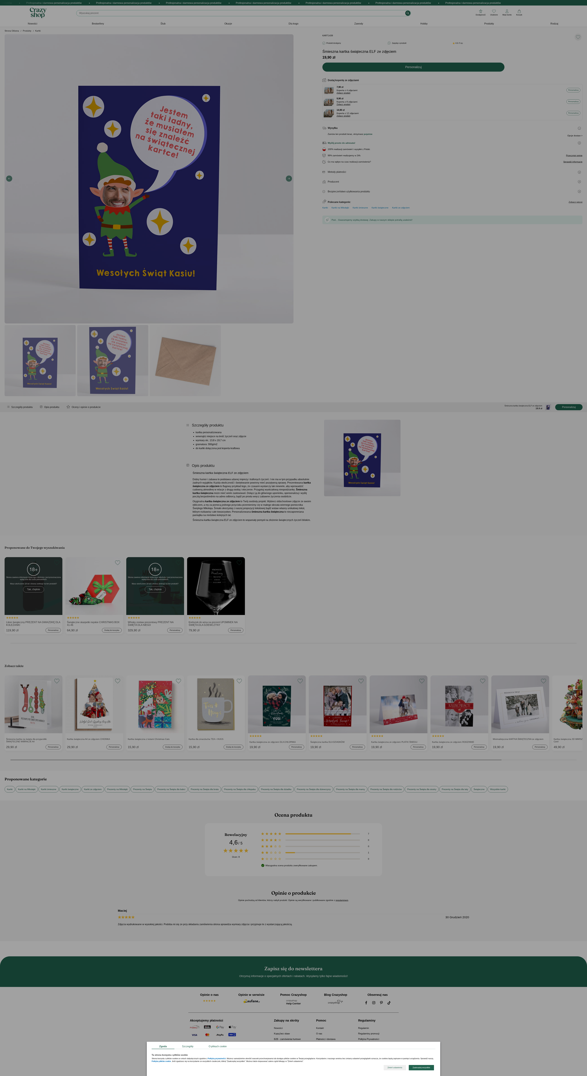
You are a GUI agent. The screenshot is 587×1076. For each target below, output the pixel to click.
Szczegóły (187, 1046)
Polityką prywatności (217, 1059)
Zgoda (163, 1046)
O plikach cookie (218, 1046)
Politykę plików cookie (161, 1061)
